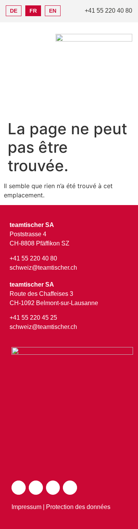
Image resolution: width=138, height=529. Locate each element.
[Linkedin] (70, 488)
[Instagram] (19, 488)
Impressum (26, 507)
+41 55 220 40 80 (33, 258)
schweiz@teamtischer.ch (43, 267)
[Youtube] (53, 488)
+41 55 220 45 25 (33, 317)
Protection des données (78, 507)
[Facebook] (36, 488)
